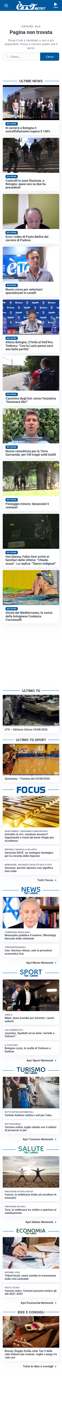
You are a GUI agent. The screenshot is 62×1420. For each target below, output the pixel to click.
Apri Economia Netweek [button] (37, 1303)
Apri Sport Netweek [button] (40, 1060)
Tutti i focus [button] (45, 880)
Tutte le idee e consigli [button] (38, 1366)
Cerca (50, 56)
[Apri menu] (6, 5)
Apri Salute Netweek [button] (39, 1222)
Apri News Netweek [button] (39, 962)
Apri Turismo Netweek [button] (38, 1139)
